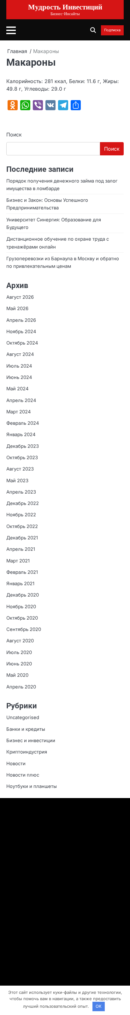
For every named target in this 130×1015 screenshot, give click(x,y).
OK (99, 1006)
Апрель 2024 (21, 400)
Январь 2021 (20, 583)
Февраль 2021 (22, 572)
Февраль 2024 (22, 423)
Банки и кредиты (25, 729)
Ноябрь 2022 (21, 515)
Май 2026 (17, 308)
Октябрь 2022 (22, 526)
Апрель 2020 (21, 687)
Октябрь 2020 (22, 618)
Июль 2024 (19, 366)
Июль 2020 (19, 652)
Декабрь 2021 (22, 538)
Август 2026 (20, 297)
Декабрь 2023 (22, 446)
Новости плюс (22, 775)
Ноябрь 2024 (21, 331)
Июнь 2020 (19, 664)
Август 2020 (20, 641)
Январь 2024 (21, 434)
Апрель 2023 (21, 492)
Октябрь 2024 (22, 343)
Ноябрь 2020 (21, 607)
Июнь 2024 (19, 377)
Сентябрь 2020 (23, 629)
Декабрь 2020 (22, 595)
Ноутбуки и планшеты (31, 786)
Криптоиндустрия (26, 752)
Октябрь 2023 (22, 457)
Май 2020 (17, 675)
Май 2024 (17, 389)
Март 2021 (18, 561)
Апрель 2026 (21, 320)
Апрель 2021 (20, 549)
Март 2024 (18, 412)
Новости (16, 763)
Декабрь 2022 (22, 503)
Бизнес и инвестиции (30, 740)
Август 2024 (20, 354)
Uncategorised (22, 717)
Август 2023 (20, 469)
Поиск (14, 134)
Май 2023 (17, 480)
